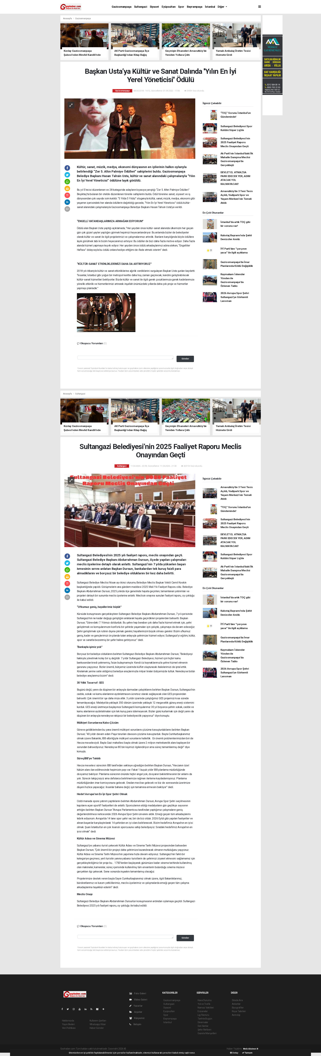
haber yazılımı (133, 1048)
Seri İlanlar (203, 1026)
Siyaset (154, 6)
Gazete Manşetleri (207, 1033)
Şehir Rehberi (204, 1029)
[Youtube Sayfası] (81, 1009)
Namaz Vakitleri (206, 1007)
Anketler (236, 1004)
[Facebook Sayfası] (64, 1009)
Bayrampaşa (194, 6)
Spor (181, 6)
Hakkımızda (68, 1020)
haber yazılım (174, 1048)
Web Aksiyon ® (250, 1048)
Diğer (221, 6)
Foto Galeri (140, 993)
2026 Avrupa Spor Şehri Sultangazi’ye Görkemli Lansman (235, 297)
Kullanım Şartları (98, 1020)
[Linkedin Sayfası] (87, 1009)
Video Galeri (140, 999)
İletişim (137, 1024)
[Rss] (92, 1009)
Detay (235, 1052)
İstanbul (210, 6)
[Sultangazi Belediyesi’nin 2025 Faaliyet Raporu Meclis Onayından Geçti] (129, 510)
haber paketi (147, 1048)
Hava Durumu (205, 1000)
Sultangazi (140, 6)
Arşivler (138, 1012)
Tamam (248, 1052)
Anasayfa (67, 18)
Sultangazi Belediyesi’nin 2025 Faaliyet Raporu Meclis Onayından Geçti (235, 142)
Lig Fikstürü (203, 1015)
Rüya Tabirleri (239, 1011)
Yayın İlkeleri (68, 1024)
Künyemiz (139, 1018)
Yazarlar (138, 1005)
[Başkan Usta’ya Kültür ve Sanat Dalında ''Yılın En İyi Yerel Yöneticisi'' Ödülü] (129, 128)
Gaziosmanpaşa (121, 6)
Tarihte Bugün (205, 1018)
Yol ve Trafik (204, 1004)
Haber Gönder (97, 1028)
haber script (188, 1048)
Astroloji (236, 1015)
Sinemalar (203, 1022)
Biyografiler (238, 1007)
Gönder (185, 358)
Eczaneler (203, 1011)
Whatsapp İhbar (98, 1024)
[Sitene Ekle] (104, 1009)
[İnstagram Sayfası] (75, 1009)
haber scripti (160, 1048)
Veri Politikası (69, 1028)
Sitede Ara (237, 1000)
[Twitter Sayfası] (69, 1009)
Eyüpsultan (168, 6)
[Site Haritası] (98, 1009)
